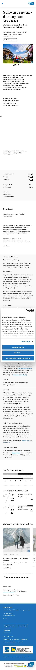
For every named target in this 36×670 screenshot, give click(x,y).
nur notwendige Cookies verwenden (18, 358)
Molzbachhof (16, 453)
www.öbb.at (25, 440)
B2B (8, 636)
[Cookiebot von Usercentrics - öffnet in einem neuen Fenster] (26, 310)
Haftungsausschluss (8, 642)
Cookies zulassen (18, 347)
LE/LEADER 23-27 (8, 639)
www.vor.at (6, 442)
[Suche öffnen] (9, 3)
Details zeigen (25, 341)
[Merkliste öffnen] (7, 3)
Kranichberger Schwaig (25, 368)
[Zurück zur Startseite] (31, 3)
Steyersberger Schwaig (20, 375)
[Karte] (5, 3)
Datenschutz (23, 639)
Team (4, 636)
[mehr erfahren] (16, 548)
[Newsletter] (6, 3)
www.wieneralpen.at (8, 591)
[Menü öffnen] (2, 3)
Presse (11, 636)
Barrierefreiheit (18, 642)
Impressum (17, 639)
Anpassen (17, 352)
